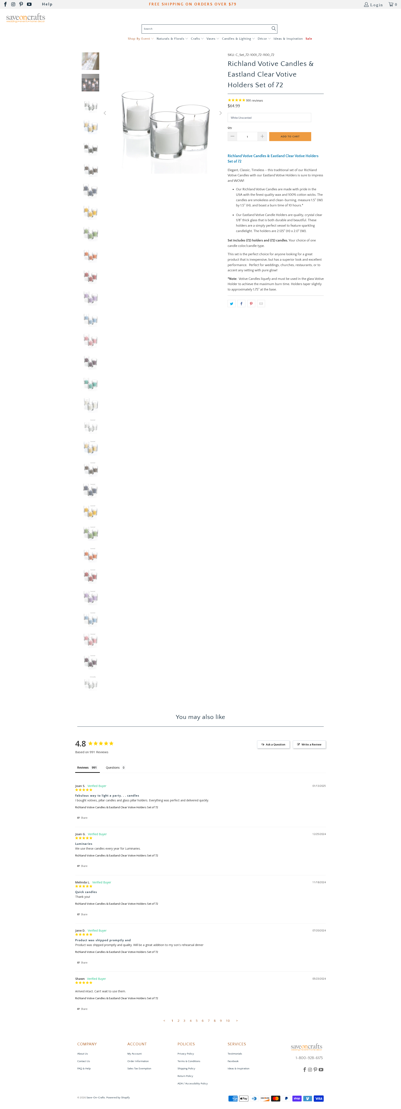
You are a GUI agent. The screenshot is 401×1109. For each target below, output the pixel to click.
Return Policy (185, 1076)
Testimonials (235, 1053)
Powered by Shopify (118, 1097)
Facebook (233, 1061)
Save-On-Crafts (95, 1097)
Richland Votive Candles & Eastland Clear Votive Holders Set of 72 (116, 807)
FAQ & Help (84, 1068)
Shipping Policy (186, 1068)
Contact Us (83, 1061)
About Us (82, 1053)
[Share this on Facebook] (241, 303)
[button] (141, 39)
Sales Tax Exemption (139, 1068)
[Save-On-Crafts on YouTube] (29, 4)
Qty (230, 127)
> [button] (237, 1020)
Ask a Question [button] (275, 744)
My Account (134, 1053)
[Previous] (105, 113)
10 (228, 1020)
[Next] (220, 113)
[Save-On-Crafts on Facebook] (5, 4)
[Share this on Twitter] (232, 303)
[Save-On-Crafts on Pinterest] (21, 4)
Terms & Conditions (189, 1061)
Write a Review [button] (311, 744)
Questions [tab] (113, 767)
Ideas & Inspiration (238, 1068)
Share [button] (84, 818)
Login (376, 4)
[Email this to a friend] (261, 303)
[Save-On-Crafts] (25, 17)
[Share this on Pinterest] (251, 303)
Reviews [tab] (83, 767)
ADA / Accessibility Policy (193, 1083)
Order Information (138, 1061)
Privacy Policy (186, 1053)
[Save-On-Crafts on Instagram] (13, 4)
